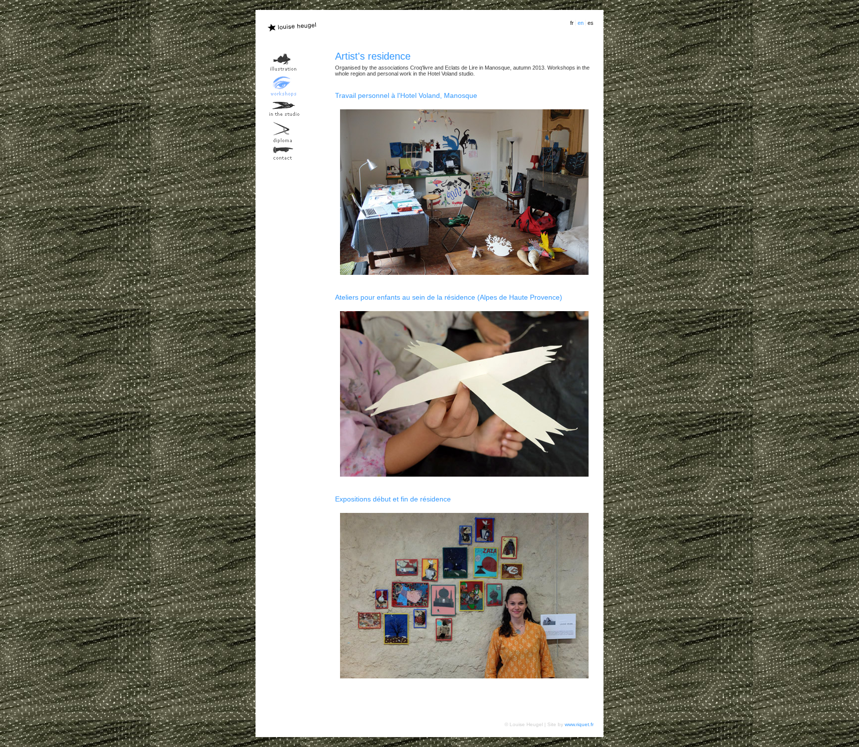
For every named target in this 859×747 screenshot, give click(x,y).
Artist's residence (373, 56)
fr (572, 23)
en (581, 23)
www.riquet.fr (579, 724)
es (591, 23)
